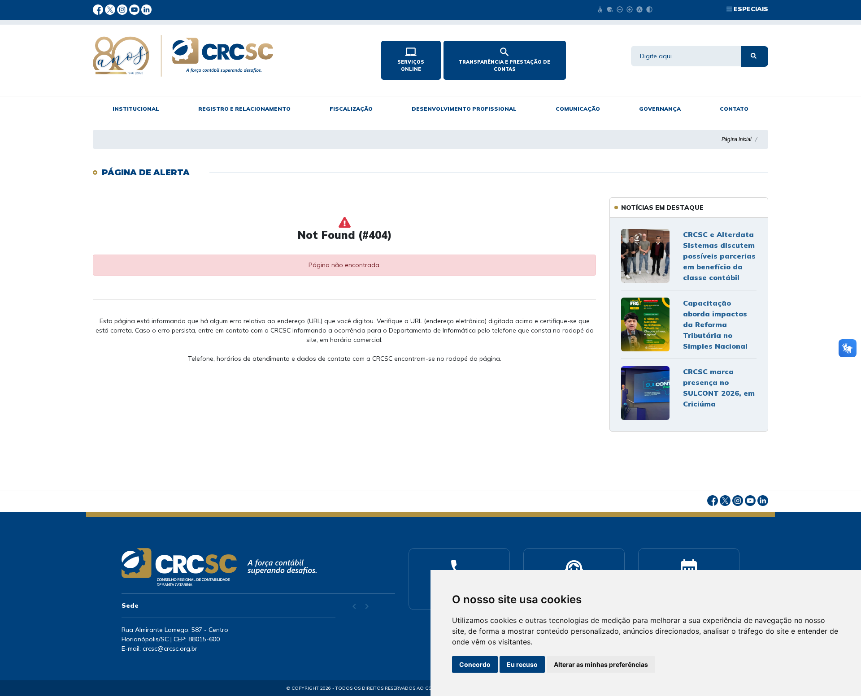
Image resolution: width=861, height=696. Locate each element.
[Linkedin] (146, 9)
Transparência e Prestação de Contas (504, 59)
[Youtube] (135, 9)
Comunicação (578, 108)
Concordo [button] (475, 664)
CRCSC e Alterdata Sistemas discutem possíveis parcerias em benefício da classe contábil (719, 256)
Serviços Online (410, 59)
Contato (734, 108)
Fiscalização (351, 108)
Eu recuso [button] (522, 664)
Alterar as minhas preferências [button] (601, 664)
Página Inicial (737, 139)
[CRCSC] (229, 56)
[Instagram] (123, 9)
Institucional (136, 108)
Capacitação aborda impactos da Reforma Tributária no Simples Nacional (715, 324)
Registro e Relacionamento (244, 108)
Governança (660, 108)
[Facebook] (99, 9)
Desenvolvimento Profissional (464, 108)
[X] (111, 9)
